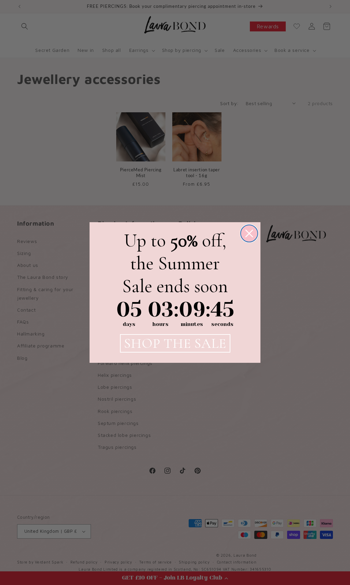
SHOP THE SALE (175, 343)
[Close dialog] (249, 233)
